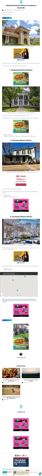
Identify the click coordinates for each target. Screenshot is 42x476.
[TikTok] (24, 412)
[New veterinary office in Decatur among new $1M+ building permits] (11, 390)
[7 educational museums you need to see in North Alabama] (11, 373)
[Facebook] (18, 412)
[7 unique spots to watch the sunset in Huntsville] (31, 373)
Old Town (9, 195)
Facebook (13, 300)
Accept (5, 472)
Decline (10, 472)
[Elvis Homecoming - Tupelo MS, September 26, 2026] (21, 78)
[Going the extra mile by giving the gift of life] (21, 330)
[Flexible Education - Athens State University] (21, 54)
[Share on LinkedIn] (7, 18)
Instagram (22, 300)
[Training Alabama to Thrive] (21, 460)
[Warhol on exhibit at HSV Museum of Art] (21, 205)
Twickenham (9, 134)
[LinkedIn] (22, 412)
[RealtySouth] (21, 180)
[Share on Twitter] (10, 18)
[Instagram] (20, 412)
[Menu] (39, 2)
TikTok (16, 300)
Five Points (9, 268)
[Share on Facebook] (3, 18)
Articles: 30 (21, 359)
